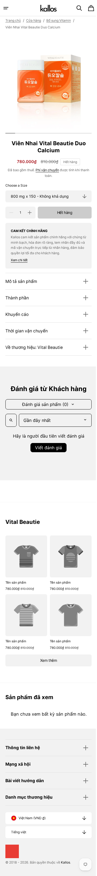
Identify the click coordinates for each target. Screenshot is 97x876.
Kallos (65, 862)
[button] (6, 8)
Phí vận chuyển (45, 170)
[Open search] (11, 420)
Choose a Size (16, 185)
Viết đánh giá (46, 447)
